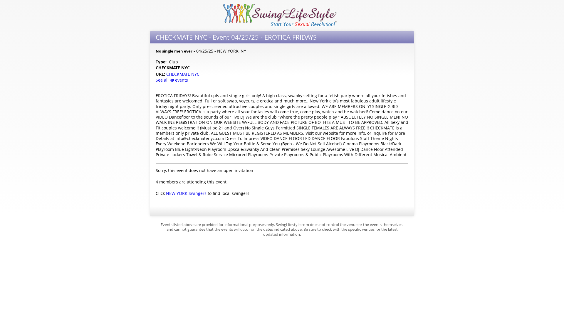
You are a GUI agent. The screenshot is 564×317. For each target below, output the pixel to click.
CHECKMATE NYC (183, 74)
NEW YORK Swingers (186, 193)
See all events (172, 80)
